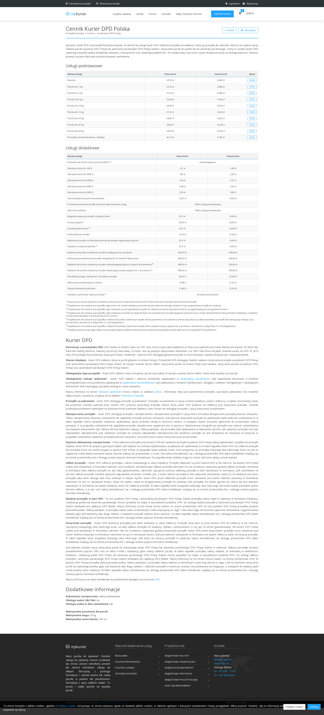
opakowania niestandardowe (138, 382)
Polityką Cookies (67, 705)
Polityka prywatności (127, 661)
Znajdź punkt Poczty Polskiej (181, 679)
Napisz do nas (222, 663)
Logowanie (233, 3)
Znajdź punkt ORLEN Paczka (180, 661)
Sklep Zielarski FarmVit (177, 685)
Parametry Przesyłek (132, 395)
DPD (157, 579)
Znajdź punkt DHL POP (177, 655)
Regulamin (121, 655)
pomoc (158, 391)
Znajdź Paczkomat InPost (179, 667)
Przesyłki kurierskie (75, 33)
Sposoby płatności (126, 673)
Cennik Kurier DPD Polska (109, 33)
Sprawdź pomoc (223, 659)
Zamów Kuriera (222, 13)
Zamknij (314, 706)
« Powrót (229, 30)
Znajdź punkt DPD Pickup (178, 673)
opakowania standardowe (195, 378)
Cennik (90, 33)
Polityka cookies (124, 667)
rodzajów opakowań (109, 391)
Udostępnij (249, 30)
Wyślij (252, 80)
